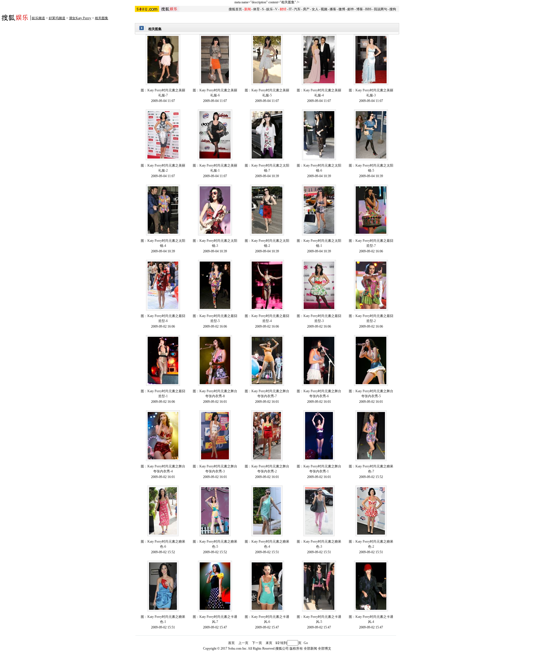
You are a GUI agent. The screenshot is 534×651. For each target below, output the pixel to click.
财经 (283, 9)
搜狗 (392, 9)
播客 (333, 9)
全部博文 (324, 648)
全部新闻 (310, 648)
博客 (359, 9)
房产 (306, 9)
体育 (256, 9)
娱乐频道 (38, 18)
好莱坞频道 (57, 18)
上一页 (243, 643)
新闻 (247, 9)
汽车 (297, 9)
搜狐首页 (235, 9)
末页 (269, 643)
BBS (368, 9)
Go (306, 643)
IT (290, 9)
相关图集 (101, 18)
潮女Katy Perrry (80, 18)
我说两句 (380, 9)
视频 (324, 9)
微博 (341, 9)
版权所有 (296, 648)
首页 (231, 643)
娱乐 (269, 9)
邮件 (350, 9)
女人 (315, 9)
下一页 (257, 643)
